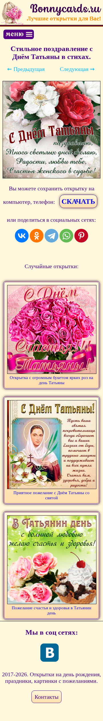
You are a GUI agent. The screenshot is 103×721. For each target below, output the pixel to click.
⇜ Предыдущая (26, 69)
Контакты (46, 697)
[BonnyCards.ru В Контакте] (49, 652)
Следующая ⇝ (77, 69)
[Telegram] (51, 236)
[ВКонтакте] (22, 236)
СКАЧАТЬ (78, 201)
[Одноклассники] (36, 236)
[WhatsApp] (66, 236)
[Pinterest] (81, 236)
